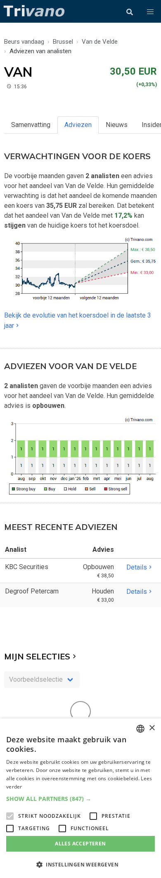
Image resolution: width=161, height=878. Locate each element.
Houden (103, 591)
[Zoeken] (130, 12)
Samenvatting (30, 125)
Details (136, 567)
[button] (150, 12)
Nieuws (117, 125)
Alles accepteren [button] (80, 843)
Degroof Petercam (32, 591)
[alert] (80, 798)
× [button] (152, 728)
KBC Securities (26, 567)
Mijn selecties (37, 656)
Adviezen (78, 125)
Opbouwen (98, 567)
